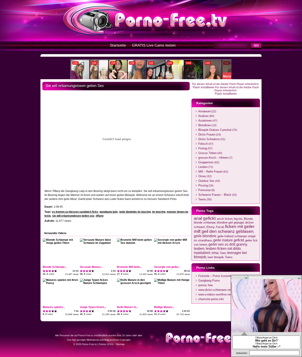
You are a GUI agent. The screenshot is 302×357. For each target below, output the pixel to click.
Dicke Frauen (206, 134)
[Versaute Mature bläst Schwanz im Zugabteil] (97, 242)
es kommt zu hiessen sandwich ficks (75, 211)
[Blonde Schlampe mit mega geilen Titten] (60, 242)
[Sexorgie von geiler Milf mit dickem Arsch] (171, 242)
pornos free (205, 285)
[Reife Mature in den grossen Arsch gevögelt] (134, 283)
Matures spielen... (54, 307)
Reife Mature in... (127, 307)
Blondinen (204, 125)
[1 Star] (44, 271)
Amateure (204, 111)
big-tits (238, 218)
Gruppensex (206, 162)
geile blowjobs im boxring (135, 211)
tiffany (100, 215)
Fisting (202, 148)
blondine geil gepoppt (230, 222)
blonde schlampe (205, 222)
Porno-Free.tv (89, 344)
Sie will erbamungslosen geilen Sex (75, 86)
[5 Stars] (55, 271)
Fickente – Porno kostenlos (215, 276)
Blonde (248, 218)
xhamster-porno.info (211, 299)
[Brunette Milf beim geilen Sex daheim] (134, 242)
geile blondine (205, 236)
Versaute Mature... (91, 267)
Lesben (203, 167)
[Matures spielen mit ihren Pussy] (60, 283)
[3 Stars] (49, 271)
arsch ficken (225, 218)
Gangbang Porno (209, 280)
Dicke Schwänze (209, 139)
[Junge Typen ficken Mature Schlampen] (97, 283)
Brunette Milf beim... (129, 267)
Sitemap (120, 344)
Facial (220, 227)
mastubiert (202, 253)
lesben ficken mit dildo (223, 248)
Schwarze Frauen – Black (214, 194)
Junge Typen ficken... (93, 307)
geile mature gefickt (228, 240)
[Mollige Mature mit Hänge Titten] (171, 283)
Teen (223, 253)
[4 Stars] (52, 271)
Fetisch (203, 143)
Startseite (118, 45)
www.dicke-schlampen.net (214, 289)
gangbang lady (108, 211)
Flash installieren (203, 87)
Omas (202, 176)
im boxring (158, 211)
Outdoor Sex (206, 180)
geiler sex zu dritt (221, 244)
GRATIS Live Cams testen (154, 45)
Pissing (203, 185)
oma (215, 253)
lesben (199, 248)
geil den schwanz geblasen (228, 231)
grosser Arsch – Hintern (213, 157)
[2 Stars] (47, 271)
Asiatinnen (205, 120)
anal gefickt (205, 218)
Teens (202, 199)
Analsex (203, 116)
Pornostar (204, 190)
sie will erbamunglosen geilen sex (73, 215)
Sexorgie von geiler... (167, 267)
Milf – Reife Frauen (210, 171)
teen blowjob (216, 257)
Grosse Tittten (207, 153)
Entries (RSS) (106, 344)
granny (241, 244)
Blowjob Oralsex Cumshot (214, 130)
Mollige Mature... (164, 307)
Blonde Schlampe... (55, 267)
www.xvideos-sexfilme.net (214, 294)
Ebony (210, 227)
